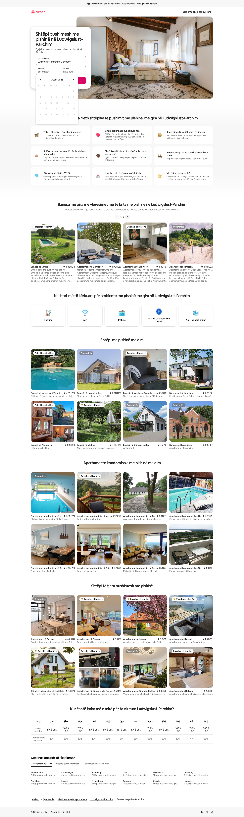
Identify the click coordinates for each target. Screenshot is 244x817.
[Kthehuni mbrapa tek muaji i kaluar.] (40, 80)
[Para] (127, 217)
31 (40, 120)
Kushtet (66, 812)
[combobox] (61, 61)
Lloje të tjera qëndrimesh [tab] (67, 763)
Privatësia (55, 812)
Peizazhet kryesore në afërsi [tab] (97, 763)
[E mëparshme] (117, 217)
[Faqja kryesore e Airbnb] (38, 11)
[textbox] (48, 71)
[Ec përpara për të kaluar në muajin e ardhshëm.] (73, 80)
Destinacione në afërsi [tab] (41, 763)
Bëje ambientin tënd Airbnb (197, 11)
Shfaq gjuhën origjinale (146, 3)
